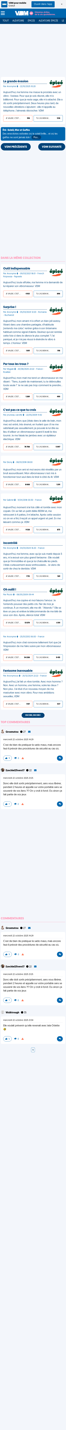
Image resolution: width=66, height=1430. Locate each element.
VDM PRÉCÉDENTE (15, 147)
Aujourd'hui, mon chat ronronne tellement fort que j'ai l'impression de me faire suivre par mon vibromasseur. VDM (32, 646)
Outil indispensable (16, 268)
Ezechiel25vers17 (15, 770)
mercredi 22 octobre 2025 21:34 (18, 1020)
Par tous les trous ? (16, 364)
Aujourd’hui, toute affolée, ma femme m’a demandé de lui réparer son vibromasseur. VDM (33, 284)
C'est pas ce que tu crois (19, 410)
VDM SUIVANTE (52, 147)
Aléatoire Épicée (48, 21)
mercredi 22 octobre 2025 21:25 (18, 778)
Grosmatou (12, 732)
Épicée (31, 21)
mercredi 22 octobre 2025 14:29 (18, 739)
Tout (6, 21)
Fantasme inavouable (18, 670)
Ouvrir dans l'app (43, 4)
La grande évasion (15, 81)
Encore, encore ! (33, 715)
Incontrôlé (10, 543)
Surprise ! (9, 307)
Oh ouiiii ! (9, 589)
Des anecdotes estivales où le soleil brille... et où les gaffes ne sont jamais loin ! (30, 134)
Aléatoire (18, 21)
